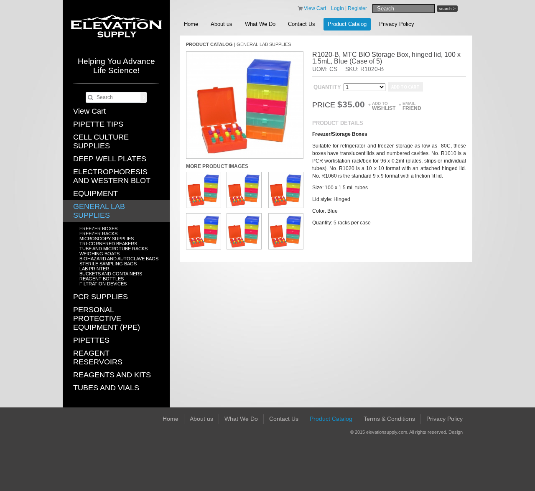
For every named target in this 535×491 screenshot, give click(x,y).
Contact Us (301, 24)
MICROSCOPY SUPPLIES (106, 238)
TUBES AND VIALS (106, 388)
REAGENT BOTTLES (101, 278)
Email (412, 106)
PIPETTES (91, 340)
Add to (383, 106)
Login (337, 8)
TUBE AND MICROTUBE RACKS (113, 248)
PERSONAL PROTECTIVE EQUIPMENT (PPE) (106, 318)
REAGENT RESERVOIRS (97, 357)
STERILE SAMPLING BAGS (108, 263)
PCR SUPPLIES (100, 297)
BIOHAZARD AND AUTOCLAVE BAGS (118, 258)
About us (221, 24)
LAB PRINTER (94, 268)
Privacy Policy (396, 24)
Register (357, 8)
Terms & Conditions (389, 418)
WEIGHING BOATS (99, 253)
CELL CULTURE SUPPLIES (101, 141)
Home (191, 24)
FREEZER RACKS (98, 233)
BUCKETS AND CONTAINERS (110, 273)
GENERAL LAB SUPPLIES (99, 210)
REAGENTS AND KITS (112, 375)
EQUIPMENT (95, 193)
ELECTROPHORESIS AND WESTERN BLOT (111, 176)
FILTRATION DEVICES (103, 283)
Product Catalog (347, 24)
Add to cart (405, 87)
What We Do (260, 24)
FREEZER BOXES (98, 228)
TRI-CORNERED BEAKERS (108, 243)
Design (455, 432)
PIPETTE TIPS (98, 124)
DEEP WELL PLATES (109, 159)
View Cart (89, 111)
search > (447, 8)
